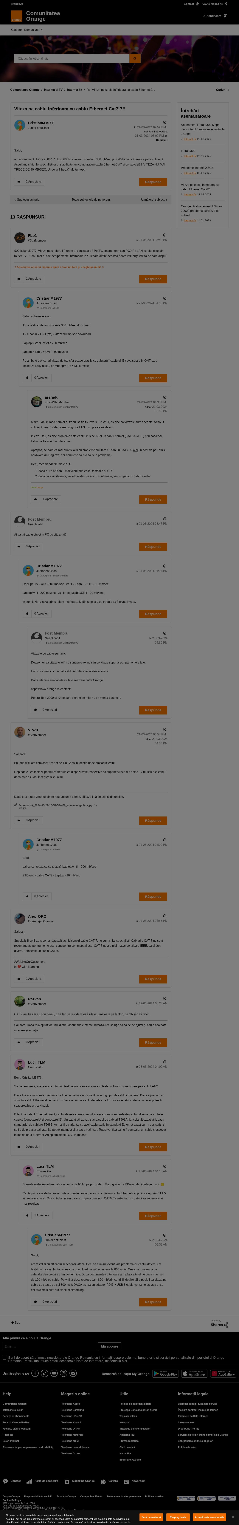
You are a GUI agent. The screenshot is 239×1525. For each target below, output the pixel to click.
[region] (119, 1517)
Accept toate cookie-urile (209, 1517)
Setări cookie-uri (151, 1517)
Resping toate (178, 1517)
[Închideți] (233, 1517)
